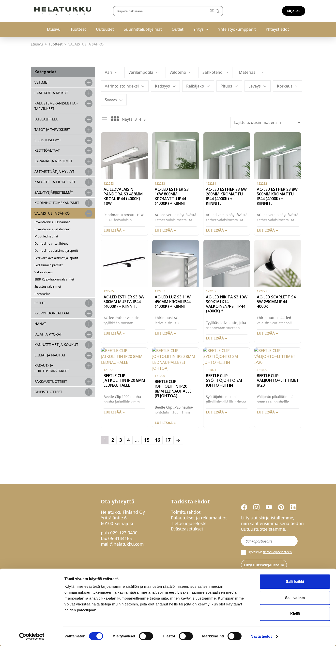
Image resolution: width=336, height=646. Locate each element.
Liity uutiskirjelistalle (264, 564)
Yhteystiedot (277, 29)
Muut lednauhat (46, 236)
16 (157, 440)
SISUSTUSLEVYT (47, 140)
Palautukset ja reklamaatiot (199, 518)
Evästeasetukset (187, 529)
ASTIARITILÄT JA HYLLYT (54, 171)
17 (168, 440)
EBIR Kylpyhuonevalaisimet (54, 279)
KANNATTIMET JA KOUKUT (56, 344)
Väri (108, 72)
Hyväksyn (269, 552)
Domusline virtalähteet (51, 243)
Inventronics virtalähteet (52, 229)
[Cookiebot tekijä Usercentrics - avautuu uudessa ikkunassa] (31, 636)
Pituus (226, 86)
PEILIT (39, 302)
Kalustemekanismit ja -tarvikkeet (56, 106)
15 (147, 440)
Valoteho (177, 72)
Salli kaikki (295, 581)
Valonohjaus (43, 272)
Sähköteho (212, 72)
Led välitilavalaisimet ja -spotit (56, 258)
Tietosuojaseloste (189, 523)
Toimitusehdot (185, 512)
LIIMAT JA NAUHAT (49, 355)
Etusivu (54, 29)
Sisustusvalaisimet (47, 286)
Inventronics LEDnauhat (52, 222)
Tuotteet (78, 29)
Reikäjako (195, 86)
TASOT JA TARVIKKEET (52, 129)
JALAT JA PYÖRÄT (48, 334)
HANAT (40, 323)
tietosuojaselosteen (277, 552)
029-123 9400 (123, 533)
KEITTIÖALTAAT (47, 150)
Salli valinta (295, 598)
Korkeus (284, 86)
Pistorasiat (42, 294)
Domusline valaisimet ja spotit (56, 250)
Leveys (254, 86)
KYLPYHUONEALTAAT (52, 313)
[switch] (146, 636)
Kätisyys (162, 86)
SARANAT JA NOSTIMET (53, 161)
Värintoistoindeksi (122, 86)
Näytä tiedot (261, 636)
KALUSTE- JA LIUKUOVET (55, 181)
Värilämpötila (140, 72)
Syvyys (111, 100)
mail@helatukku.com (122, 544)
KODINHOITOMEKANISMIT (56, 202)
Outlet (177, 29)
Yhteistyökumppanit (237, 29)
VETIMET (41, 82)
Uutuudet (105, 29)
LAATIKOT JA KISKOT (51, 92)
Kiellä (295, 614)
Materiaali (248, 72)
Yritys (198, 29)
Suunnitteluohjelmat (143, 29)
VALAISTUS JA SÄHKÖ (52, 213)
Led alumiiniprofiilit (48, 265)
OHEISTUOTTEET (48, 391)
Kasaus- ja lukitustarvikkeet (51, 368)
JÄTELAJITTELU (46, 119)
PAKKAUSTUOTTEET (50, 381)
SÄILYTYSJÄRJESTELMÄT (53, 192)
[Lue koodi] (212, 11)
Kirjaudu (293, 11)
